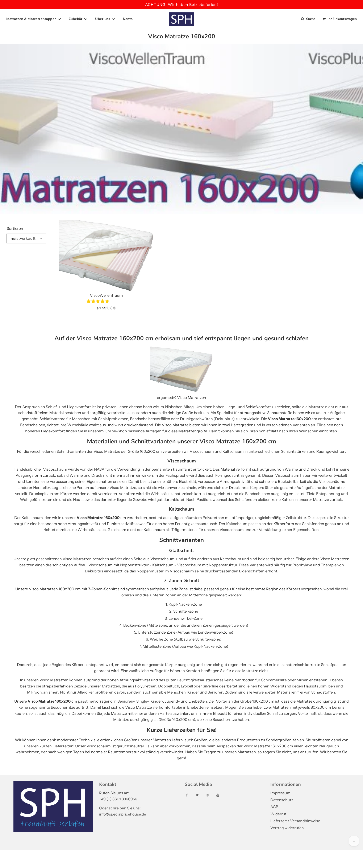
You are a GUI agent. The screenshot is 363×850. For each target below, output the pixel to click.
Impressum (280, 793)
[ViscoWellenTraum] (106, 255)
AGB (274, 807)
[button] (98, 301)
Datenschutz (281, 800)
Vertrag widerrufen (287, 828)
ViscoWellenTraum (106, 295)
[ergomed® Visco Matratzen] (181, 391)
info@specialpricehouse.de (122, 814)
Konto (128, 19)
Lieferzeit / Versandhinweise (295, 821)
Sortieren (15, 228)
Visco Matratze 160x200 (98, 517)
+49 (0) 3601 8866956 (118, 799)
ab (106, 308)
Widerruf (278, 814)
